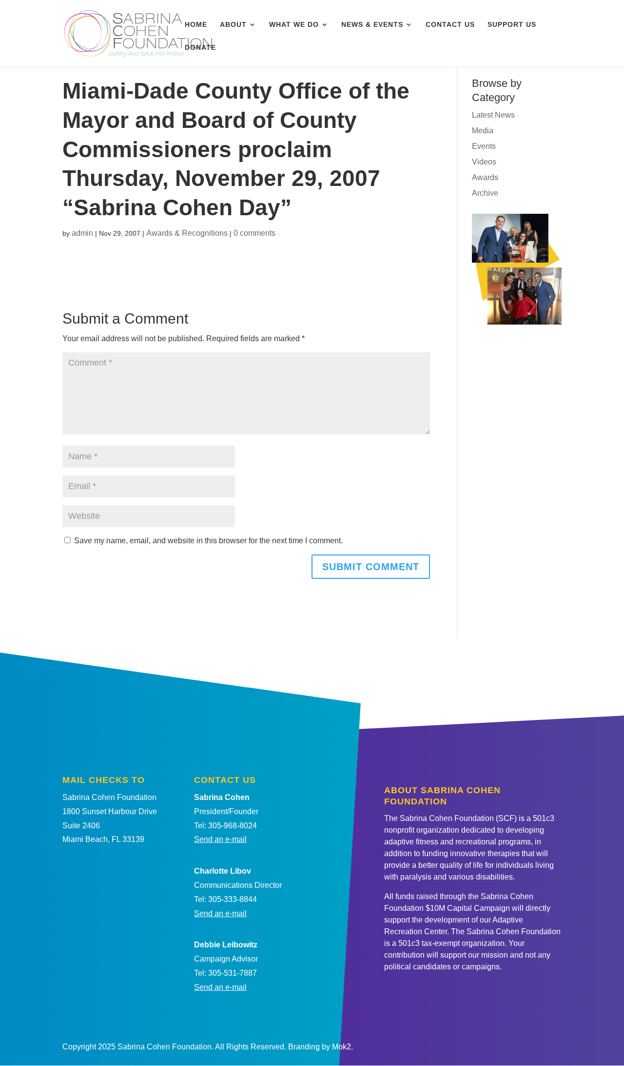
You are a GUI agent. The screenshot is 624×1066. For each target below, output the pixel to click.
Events (484, 146)
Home (196, 24)
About (233, 24)
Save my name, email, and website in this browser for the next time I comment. (208, 540)
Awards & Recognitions (187, 233)
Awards (485, 177)
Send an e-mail (220, 839)
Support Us (512, 24)
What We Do (294, 24)
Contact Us (450, 24)
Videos (484, 162)
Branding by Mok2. (320, 1047)
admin (82, 233)
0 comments (254, 233)
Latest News (493, 115)
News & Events (372, 24)
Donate (200, 47)
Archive (485, 193)
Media (482, 130)
